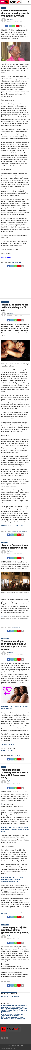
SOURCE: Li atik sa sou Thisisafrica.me (14, 526)
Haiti (12, 912)
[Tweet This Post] (10, 26)
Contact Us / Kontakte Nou (10, 996)
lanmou (18, 531)
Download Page (15, 1045)
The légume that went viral (10, 1015)
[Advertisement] (15, 285)
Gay (12, 755)
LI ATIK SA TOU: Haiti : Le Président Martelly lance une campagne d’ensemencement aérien (12, 879)
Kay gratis (18, 912)
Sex (26, 531)
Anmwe (11, 19)
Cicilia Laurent (16, 262)
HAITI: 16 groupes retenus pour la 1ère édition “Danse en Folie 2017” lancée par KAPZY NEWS (14, 1010)
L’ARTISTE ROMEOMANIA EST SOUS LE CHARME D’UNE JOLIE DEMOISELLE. (14, 1006)
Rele (23, 531)
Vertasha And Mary (7, 744)
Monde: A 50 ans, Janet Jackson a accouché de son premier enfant (12, 1013)
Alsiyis (13, 531)
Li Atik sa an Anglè (7, 750)
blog (9, 1045)
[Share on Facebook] (6, 26)
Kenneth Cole (15, 627)
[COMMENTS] (24, 26)
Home (22, 1045)
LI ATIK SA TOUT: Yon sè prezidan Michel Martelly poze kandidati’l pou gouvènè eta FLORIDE (15, 830)
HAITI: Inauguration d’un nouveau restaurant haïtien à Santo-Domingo (13, 1017)
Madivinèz (17, 755)
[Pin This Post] (17, 26)
